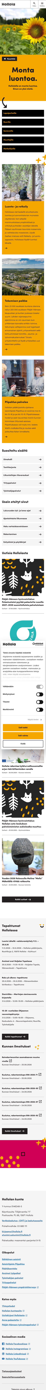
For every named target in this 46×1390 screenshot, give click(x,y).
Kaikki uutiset (21, 900)
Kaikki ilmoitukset (13, 1131)
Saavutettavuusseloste (13, 1377)
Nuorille (7, 122)
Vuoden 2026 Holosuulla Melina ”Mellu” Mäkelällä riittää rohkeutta (22, 880)
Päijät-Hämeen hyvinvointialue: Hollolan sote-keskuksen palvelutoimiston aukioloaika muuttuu (21, 824)
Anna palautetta (11, 1320)
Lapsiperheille (9, 113)
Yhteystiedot (8, 1306)
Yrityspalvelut (9, 1283)
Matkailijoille (9, 149)
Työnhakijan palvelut (12, 1278)
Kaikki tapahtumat (13, 1037)
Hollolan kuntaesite (13, 1311)
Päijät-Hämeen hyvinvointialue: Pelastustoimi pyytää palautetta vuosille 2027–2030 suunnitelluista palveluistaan (23, 602)
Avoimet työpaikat (11, 1274)
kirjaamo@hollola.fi (12, 1232)
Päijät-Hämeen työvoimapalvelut (20, 1325)
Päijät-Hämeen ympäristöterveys (20, 1287)
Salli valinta (23, 735)
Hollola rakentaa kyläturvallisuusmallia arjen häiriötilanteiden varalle (22, 768)
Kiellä (23, 744)
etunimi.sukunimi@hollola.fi (16, 1235)
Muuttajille (8, 140)
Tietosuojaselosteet (12, 1372)
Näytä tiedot (33, 720)
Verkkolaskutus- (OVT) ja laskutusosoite (22, 1221)
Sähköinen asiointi (11, 1260)
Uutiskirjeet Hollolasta (14, 1315)
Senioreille (8, 131)
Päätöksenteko (9, 1269)
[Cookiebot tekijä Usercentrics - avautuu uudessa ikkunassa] (32, 644)
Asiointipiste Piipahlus (13, 1264)
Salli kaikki (23, 727)
